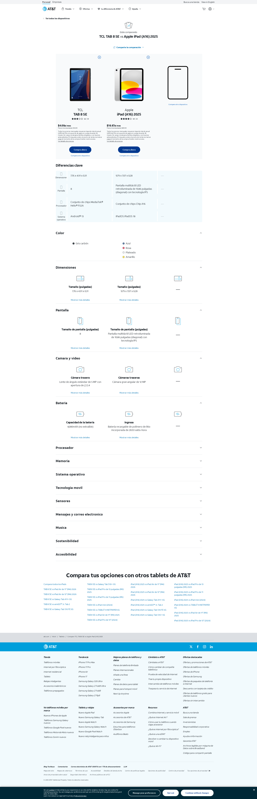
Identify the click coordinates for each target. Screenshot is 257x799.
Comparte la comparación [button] (128, 47)
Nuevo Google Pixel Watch (90, 731)
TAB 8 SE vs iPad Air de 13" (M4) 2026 (60, 594)
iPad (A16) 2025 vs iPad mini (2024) (189, 599)
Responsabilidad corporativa (196, 726)
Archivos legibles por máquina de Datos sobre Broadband (198, 747)
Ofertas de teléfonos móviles (196, 667)
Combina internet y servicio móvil (163, 712)
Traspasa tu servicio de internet (162, 688)
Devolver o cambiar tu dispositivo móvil (163, 740)
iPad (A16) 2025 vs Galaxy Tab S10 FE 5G (148, 609)
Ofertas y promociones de (197, 662)
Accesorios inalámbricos (55, 686)
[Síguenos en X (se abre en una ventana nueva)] (191, 647)
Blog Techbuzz (49, 767)
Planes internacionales (123, 670)
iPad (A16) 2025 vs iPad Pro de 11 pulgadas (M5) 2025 (188, 593)
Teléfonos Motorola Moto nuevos (59, 732)
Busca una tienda (191, 2)
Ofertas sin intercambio (193, 700)
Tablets (61, 636)
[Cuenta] (211, 9)
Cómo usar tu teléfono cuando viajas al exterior (162, 723)
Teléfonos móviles (52, 662)
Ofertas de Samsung (192, 676)
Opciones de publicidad (156, 771)
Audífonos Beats (120, 734)
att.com (46, 636)
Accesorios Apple (121, 712)
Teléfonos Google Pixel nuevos (57, 727)
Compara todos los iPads (55, 584)
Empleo (186, 731)
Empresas (57, 2)
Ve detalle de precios (66, 141)
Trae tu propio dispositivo (159, 679)
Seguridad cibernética (78, 775)
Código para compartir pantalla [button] (197, 753)
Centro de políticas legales (135, 771)
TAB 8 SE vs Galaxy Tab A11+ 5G (58, 599)
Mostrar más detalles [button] (80, 299)
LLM (125, 767)
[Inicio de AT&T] (49, 9)
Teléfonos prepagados (54, 690)
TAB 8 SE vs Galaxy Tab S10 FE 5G (58, 609)
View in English (208, 2)
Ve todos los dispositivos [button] (58, 18)
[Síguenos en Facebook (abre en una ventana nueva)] (197, 647)
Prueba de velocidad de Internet (162, 674)
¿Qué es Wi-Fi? (154, 746)
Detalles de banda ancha (113, 771)
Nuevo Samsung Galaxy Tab (91, 717)
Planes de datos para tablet (125, 684)
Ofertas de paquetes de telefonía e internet (197, 682)
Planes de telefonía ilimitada (125, 665)
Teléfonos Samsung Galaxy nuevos (56, 721)
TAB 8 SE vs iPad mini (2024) (100, 604)
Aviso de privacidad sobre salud (55, 775)
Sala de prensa (189, 717)
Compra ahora (80, 149)
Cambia (116, 679)
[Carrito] (204, 9)
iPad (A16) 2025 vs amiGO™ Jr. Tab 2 (147, 604)
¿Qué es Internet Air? (157, 717)
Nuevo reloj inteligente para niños (93, 736)
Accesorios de (122, 717)
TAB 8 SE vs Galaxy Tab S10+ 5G (101, 584)
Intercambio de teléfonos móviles (163, 683)
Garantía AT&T (189, 741)
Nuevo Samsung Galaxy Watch (92, 726)
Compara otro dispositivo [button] (178, 104)
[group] (59, 657)
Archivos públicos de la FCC (100, 775)
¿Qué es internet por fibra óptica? (163, 729)
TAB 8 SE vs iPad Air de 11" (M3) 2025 (103, 614)
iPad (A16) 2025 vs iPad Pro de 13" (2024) (192, 620)
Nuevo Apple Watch (87, 722)
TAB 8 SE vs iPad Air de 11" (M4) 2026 (60, 589)
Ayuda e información (192, 736)
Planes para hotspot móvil (125, 689)
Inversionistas (189, 722)
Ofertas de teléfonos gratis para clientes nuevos (197, 694)
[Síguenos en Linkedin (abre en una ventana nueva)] (211, 647)
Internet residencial (52, 671)
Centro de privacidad (176, 771)
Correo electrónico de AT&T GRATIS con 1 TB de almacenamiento (95, 767)
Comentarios (63, 767)
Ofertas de (191, 671)
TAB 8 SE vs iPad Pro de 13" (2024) (102, 619)
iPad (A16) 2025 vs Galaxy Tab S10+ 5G (148, 614)
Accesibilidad (96, 771)
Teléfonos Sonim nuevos (55, 737)
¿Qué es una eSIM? (156, 734)
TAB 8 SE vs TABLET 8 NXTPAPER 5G (103, 609)
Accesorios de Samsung (124, 722)
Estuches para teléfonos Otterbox (124, 728)
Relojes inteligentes (52, 681)
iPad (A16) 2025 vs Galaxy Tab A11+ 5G (148, 599)
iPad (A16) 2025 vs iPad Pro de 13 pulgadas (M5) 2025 (188, 585)
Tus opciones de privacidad (197, 771)
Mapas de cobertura (64, 771)
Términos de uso (81, 771)
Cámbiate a (156, 662)
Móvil (54, 636)
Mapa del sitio (49, 771)
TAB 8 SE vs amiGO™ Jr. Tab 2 (57, 604)
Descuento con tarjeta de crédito (198, 688)
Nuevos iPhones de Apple (55, 715)
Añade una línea (120, 674)
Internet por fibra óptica (55, 667)
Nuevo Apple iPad (86, 712)
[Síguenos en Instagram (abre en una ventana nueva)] (204, 647)
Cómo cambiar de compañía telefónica (161, 668)
